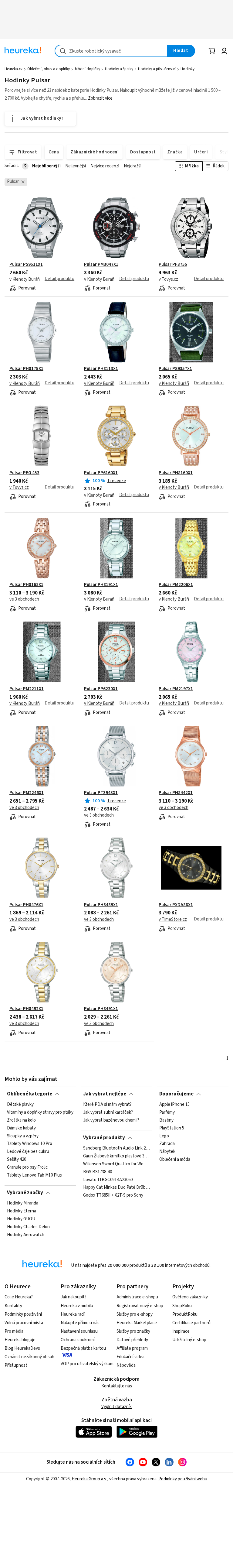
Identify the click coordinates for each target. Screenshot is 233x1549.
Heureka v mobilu (77, 1306)
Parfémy (167, 1112)
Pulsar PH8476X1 (26, 905)
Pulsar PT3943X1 (101, 793)
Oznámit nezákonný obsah (29, 1357)
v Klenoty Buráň (24, 279)
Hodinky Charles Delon (28, 1227)
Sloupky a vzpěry (23, 1136)
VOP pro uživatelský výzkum (87, 1364)
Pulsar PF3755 (173, 265)
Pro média (14, 1331)
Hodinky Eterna (21, 1211)
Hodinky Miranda (22, 1203)
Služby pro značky (133, 1331)
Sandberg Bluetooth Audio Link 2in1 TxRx (116, 1148)
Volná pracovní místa (24, 1323)
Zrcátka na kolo (21, 1120)
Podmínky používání (23, 1314)
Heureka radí (73, 1314)
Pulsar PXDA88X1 (176, 905)
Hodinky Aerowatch (25, 1235)
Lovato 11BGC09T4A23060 (108, 1180)
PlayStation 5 (171, 1128)
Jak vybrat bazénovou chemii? (111, 1120)
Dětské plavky (20, 1105)
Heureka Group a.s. (89, 1479)
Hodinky (187, 69)
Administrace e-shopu (137, 1297)
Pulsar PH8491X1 (101, 1009)
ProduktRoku (185, 1314)
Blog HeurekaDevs (22, 1348)
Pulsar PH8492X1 (26, 1009)
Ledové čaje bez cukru (28, 1152)
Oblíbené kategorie (29, 1094)
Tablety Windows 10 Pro (29, 1144)
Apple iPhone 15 (174, 1105)
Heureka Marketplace (136, 1323)
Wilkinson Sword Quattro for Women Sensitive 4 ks (116, 1164)
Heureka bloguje (20, 1340)
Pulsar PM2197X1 (176, 689)
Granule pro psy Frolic (27, 1167)
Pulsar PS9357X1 (175, 369)
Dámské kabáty (21, 1128)
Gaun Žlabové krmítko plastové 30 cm (116, 1156)
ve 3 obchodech (24, 599)
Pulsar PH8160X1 (176, 473)
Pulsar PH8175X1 (26, 369)
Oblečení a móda (174, 1160)
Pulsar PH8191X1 (101, 585)
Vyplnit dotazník (116, 1406)
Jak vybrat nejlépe (104, 1094)
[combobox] (111, 51)
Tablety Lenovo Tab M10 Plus (34, 1175)
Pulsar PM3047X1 (101, 265)
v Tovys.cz (168, 279)
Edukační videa (130, 1357)
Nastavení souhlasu (79, 1331)
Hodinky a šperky (119, 69)
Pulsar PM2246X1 (26, 793)
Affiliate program (132, 1348)
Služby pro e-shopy (134, 1314)
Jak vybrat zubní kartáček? (108, 1112)
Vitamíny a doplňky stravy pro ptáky (40, 1112)
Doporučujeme (176, 1094)
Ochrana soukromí (78, 1340)
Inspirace (181, 1331)
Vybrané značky (25, 1192)
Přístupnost (16, 1365)
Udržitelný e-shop (189, 1340)
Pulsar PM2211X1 (26, 689)
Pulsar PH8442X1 (176, 793)
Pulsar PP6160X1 (101, 473)
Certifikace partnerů (191, 1323)
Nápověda (126, 1365)
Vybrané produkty (104, 1137)
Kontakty (13, 1306)
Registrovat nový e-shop (139, 1306)
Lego (164, 1136)
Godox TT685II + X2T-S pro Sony (113, 1195)
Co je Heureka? (19, 1297)
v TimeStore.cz (173, 920)
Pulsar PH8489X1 (101, 905)
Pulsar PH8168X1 (26, 585)
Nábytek (167, 1152)
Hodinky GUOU (21, 1219)
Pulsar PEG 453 (24, 473)
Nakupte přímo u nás (80, 1323)
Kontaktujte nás (116, 1386)
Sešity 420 (16, 1160)
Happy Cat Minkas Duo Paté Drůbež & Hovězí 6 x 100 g (116, 1187)
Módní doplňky (87, 69)
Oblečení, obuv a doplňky (48, 69)
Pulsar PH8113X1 (101, 369)
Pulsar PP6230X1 (101, 689)
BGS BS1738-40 (97, 1172)
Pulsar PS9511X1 (26, 265)
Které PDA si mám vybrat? (107, 1105)
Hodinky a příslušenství (157, 69)
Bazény (166, 1120)
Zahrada (167, 1144)
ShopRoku (182, 1306)
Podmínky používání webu (182, 1479)
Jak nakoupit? (73, 1297)
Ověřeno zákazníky (190, 1297)
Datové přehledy (132, 1340)
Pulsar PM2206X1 (176, 585)
